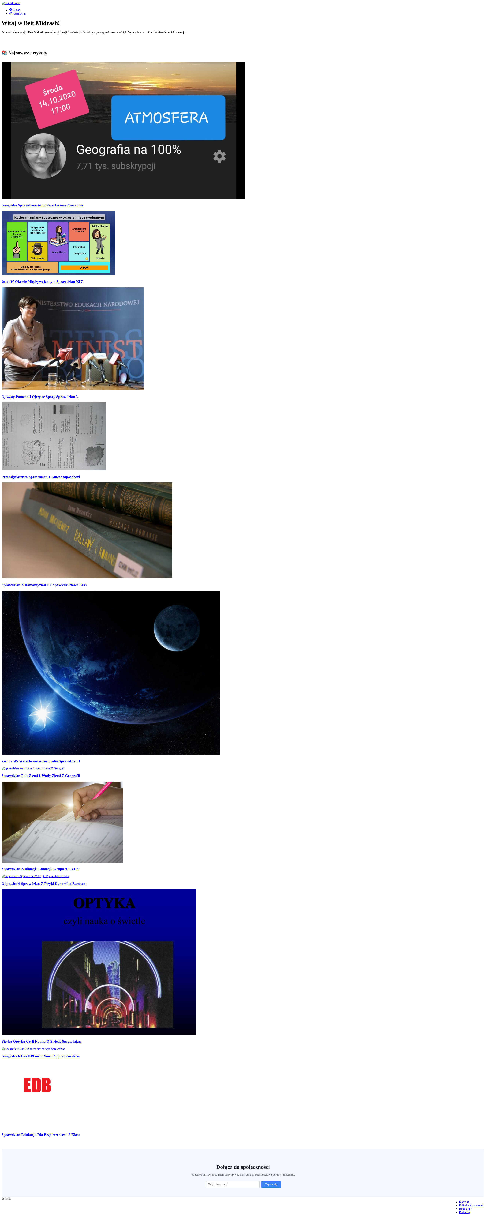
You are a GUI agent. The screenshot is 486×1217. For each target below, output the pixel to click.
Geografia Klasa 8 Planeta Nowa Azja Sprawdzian (41, 1056)
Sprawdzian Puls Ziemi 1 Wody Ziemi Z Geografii (41, 776)
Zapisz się (271, 1184)
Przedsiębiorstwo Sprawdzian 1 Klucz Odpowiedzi (41, 477)
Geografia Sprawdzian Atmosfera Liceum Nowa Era (42, 205)
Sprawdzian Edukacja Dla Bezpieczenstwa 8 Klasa (41, 1135)
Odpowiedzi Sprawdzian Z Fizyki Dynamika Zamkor (43, 884)
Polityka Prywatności (471, 1205)
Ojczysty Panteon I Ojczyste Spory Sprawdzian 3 (40, 397)
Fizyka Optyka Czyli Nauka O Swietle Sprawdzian (41, 1041)
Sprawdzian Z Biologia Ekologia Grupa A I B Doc (41, 869)
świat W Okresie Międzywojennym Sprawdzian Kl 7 (42, 282)
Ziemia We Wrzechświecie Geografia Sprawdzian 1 (41, 761)
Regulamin (465, 1208)
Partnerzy (464, 1212)
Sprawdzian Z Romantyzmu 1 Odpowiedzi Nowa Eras (44, 585)
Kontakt (464, 1202)
